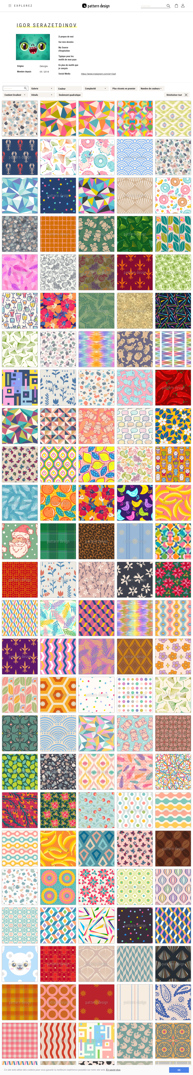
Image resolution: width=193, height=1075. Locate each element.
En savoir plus (113, 1070)
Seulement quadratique (70, 94)
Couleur (62, 88)
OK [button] (179, 1070)
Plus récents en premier (123, 88)
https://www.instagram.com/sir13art (98, 73)
